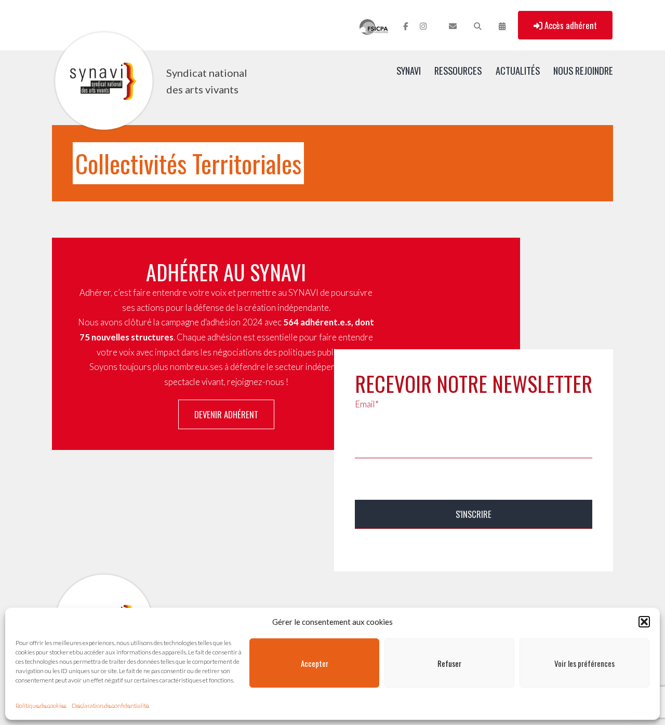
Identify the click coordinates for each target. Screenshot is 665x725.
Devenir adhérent (226, 414)
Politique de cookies (41, 705)
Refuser (449, 663)
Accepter (314, 663)
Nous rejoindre (583, 70)
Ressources (458, 70)
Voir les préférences (584, 663)
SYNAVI (408, 70)
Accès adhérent (569, 25)
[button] (644, 622)
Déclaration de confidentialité (110, 705)
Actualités (518, 70)
